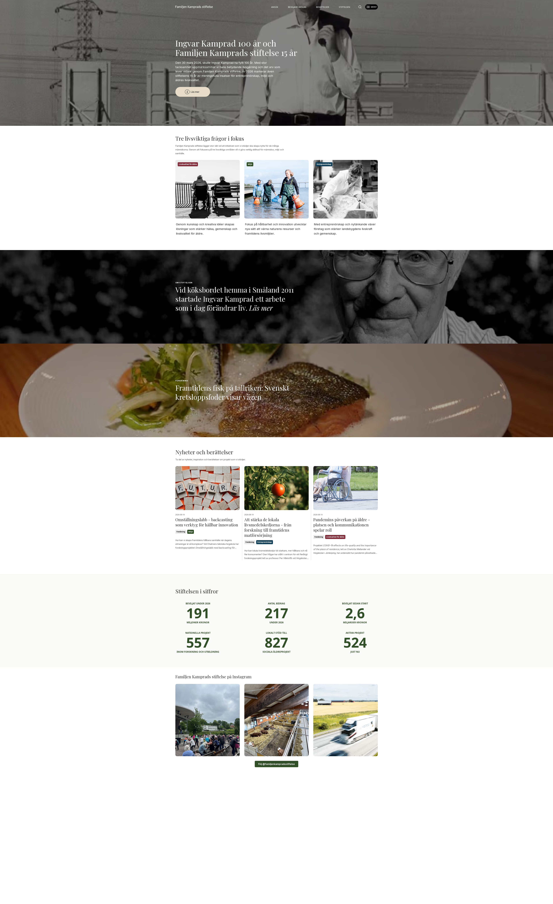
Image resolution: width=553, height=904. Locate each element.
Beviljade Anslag (297, 7)
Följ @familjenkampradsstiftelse (276, 764)
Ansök (274, 7)
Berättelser (322, 7)
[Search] (360, 7)
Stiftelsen (344, 7)
